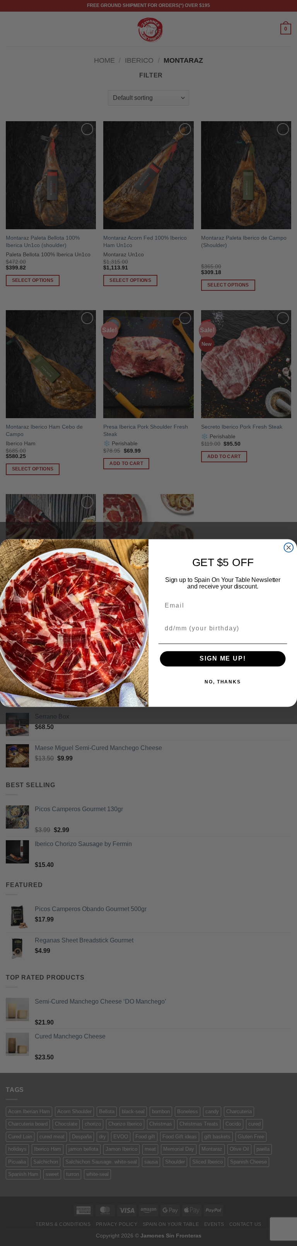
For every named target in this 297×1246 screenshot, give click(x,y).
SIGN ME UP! (223, 659)
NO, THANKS (223, 682)
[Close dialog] (289, 547)
